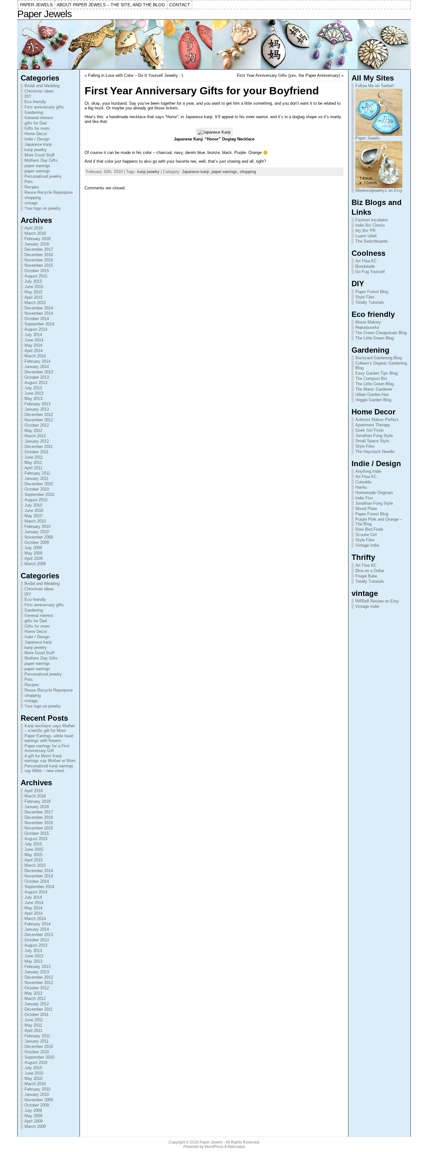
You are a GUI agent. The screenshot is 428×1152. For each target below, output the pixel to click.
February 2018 (37, 238)
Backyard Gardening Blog (378, 357)
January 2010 (36, 531)
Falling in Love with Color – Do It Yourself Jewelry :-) (135, 75)
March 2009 (35, 563)
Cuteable (363, 482)
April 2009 (33, 558)
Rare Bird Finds (369, 529)
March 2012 (35, 436)
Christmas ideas (39, 91)
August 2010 (35, 499)
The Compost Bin (371, 378)
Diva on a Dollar (369, 570)
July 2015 (33, 281)
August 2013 (35, 382)
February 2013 (37, 404)
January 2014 (36, 366)
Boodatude (365, 266)
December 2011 (38, 446)
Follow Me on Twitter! (374, 85)
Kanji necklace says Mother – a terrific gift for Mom (49, 728)
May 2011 (33, 462)
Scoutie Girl (366, 534)
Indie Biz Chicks (370, 225)
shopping (32, 197)
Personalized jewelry (43, 176)
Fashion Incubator (371, 220)
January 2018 (36, 244)
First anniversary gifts (44, 107)
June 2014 (33, 340)
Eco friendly (35, 101)
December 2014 (38, 308)
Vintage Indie (367, 545)
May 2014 (33, 345)
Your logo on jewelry (42, 208)
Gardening (33, 112)
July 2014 (33, 334)
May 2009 (33, 553)
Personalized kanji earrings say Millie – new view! (48, 768)
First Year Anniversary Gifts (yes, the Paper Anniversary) (288, 75)
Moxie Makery (368, 322)
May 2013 (33, 398)
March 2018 (35, 233)
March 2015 (35, 302)
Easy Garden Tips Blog (376, 373)
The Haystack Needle (374, 451)
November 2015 (38, 265)
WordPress (214, 1146)
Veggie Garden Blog (373, 399)
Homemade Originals (374, 492)
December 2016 (38, 254)
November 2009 (38, 537)
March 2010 (35, 521)
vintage (31, 203)
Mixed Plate (366, 508)
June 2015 (33, 286)
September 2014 (39, 324)
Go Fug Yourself (370, 271)
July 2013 (33, 388)
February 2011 (37, 473)
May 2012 (33, 430)
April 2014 (33, 350)
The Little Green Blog (374, 338)
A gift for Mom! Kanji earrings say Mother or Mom (50, 758)
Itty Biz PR (365, 230)
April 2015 (33, 297)
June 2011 (33, 457)
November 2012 (38, 420)
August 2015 (35, 276)
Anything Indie (368, 471)
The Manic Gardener (373, 389)
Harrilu (361, 487)
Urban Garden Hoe (372, 394)
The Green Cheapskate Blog (381, 332)
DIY (27, 96)
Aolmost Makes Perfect (376, 419)
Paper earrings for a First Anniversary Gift (47, 748)
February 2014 (37, 361)
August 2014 (35, 329)
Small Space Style (372, 441)
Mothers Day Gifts (41, 160)
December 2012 (38, 414)
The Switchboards (371, 241)
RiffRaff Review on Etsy (377, 601)
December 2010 (38, 483)
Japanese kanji (38, 144)
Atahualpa (236, 1146)
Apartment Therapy (372, 425)
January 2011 (36, 478)
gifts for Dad (35, 123)
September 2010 (39, 494)
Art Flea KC (366, 261)
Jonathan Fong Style (374, 435)
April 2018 (33, 228)
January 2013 (36, 409)
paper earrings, (225, 171)
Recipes (31, 187)
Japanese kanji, (196, 171)
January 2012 (36, 441)
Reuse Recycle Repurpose (48, 192)
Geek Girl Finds (369, 430)
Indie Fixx (364, 498)
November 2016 (38, 260)
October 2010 (36, 489)
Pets (28, 181)
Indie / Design (37, 139)
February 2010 (37, 526)
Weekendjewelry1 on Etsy (378, 190)
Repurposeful (367, 327)
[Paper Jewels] (214, 44)
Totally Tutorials (369, 302)
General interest (38, 117)
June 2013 (33, 393)
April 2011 (33, 468)
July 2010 (33, 505)
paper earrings (37, 165)
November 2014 (38, 313)
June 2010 (33, 510)
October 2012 (36, 425)
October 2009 (36, 542)
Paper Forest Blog (371, 291)
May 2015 (33, 292)
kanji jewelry (35, 149)
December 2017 (38, 249)
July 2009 (33, 547)
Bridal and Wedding (42, 85)
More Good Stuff (39, 155)
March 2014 (35, 356)
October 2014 (36, 318)
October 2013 (36, 377)
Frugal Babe (366, 576)
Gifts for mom (37, 128)
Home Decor (35, 133)
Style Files (365, 297)
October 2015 (36, 270)
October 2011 (36, 452)
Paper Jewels (44, 13)
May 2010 (33, 515)
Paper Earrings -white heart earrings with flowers (49, 738)
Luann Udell (366, 236)
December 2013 (38, 372)
